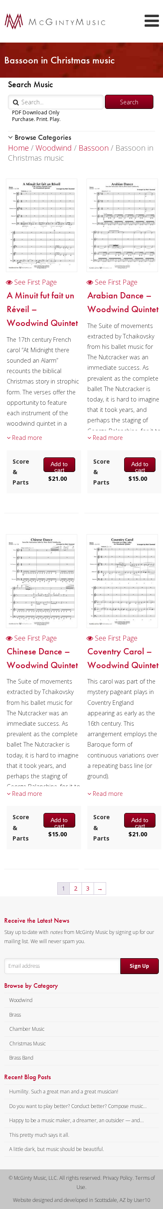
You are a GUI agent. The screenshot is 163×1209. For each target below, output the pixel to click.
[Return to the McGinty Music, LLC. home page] (51, 21)
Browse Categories (42, 137)
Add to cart (59, 466)
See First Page (35, 282)
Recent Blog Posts (27, 1077)
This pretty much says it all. (39, 1134)
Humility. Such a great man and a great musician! (63, 1091)
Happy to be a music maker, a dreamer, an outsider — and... (76, 1120)
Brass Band (21, 1057)
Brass (15, 1014)
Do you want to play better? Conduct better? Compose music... (78, 1106)
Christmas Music (27, 1043)
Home (18, 148)
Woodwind (54, 148)
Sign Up (139, 965)
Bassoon (94, 148)
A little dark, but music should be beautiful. (56, 1149)
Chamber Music (26, 1028)
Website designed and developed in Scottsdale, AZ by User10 (81, 1200)
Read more (26, 438)
